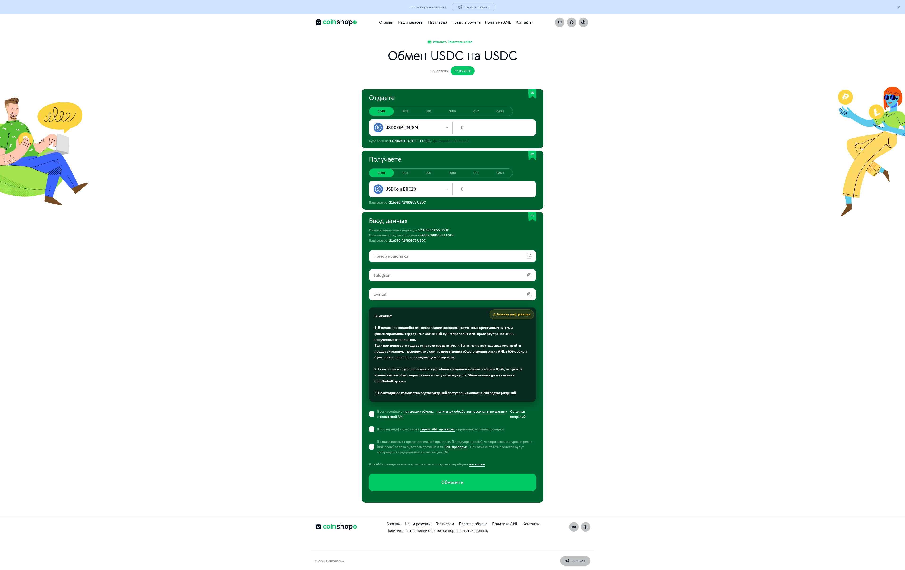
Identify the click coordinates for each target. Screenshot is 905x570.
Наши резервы (410, 22)
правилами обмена (419, 411)
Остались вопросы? (518, 414)
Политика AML (498, 22)
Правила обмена (466, 22)
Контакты (524, 22)
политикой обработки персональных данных (472, 411)
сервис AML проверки (437, 429)
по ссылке (477, 464)
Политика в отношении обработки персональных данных (437, 530)
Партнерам (437, 22)
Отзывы (386, 22)
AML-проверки (456, 447)
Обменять (452, 482)
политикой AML (392, 417)
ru (560, 22)
